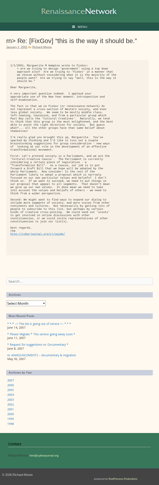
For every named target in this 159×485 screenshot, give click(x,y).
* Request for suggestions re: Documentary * (37, 344)
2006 (10, 385)
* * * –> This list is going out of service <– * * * (39, 324)
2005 (10, 390)
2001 (10, 409)
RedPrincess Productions (123, 479)
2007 (10, 380)
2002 (10, 404)
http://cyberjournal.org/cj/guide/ (37, 234)
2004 (10, 395)
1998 (10, 424)
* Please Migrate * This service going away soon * (41, 334)
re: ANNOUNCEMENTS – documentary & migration (41, 355)
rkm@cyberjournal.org (44, 455)
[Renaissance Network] (79, 11)
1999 (10, 419)
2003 (10, 400)
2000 (10, 414)
